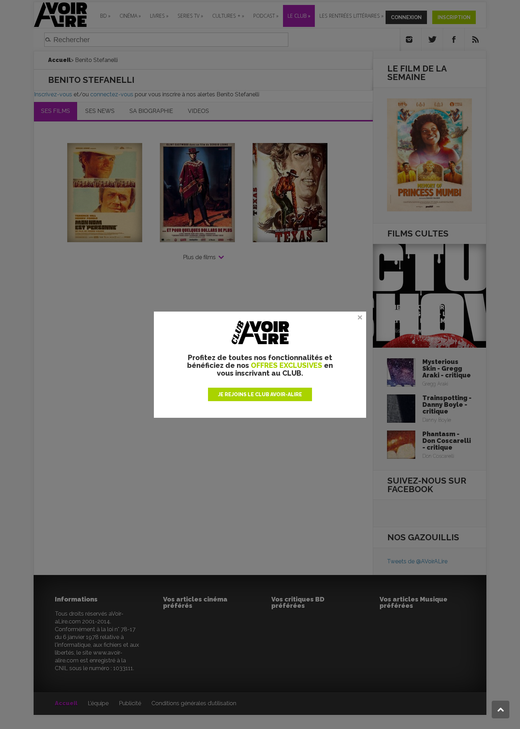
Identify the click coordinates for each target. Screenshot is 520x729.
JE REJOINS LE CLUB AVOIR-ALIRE (260, 394)
